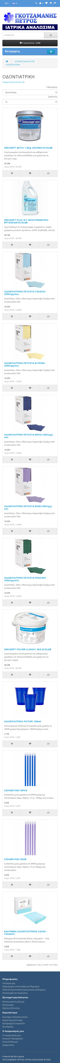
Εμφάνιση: (53, 96)
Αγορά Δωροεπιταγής (12, 1020)
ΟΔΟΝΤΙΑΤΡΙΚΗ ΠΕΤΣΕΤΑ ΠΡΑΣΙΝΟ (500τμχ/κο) (25, 579)
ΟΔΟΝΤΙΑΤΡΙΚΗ (13, 64)
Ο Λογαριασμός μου (11, 1035)
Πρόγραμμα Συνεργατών (13, 1023)
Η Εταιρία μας (8, 983)
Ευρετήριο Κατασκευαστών (15, 1017)
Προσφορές (7, 1026)
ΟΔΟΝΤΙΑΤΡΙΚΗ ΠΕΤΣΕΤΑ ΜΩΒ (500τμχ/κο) (28, 507)
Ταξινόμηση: (52, 87)
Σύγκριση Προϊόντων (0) (13, 82)
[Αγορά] (55, 3)
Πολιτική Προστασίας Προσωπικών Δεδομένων (24, 989)
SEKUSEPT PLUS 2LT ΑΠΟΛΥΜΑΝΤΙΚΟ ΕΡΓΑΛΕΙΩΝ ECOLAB (26, 221)
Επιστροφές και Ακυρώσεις (15, 993)
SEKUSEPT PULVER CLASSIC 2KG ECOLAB (27, 649)
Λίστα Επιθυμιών (10, 1041)
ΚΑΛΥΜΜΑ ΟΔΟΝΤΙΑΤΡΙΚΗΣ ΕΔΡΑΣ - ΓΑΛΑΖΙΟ (26, 933)
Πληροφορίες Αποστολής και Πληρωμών (20, 986)
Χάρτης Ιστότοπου (11, 1008)
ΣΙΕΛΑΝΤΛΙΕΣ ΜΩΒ (15, 859)
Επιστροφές (8, 1005)
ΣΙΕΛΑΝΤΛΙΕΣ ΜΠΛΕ (15, 790)
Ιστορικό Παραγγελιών (12, 1038)
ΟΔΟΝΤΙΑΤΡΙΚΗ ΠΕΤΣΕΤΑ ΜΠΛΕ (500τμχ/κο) (28, 436)
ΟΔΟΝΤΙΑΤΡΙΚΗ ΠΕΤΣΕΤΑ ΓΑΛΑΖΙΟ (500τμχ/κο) (24, 293)
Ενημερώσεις (8, 1045)
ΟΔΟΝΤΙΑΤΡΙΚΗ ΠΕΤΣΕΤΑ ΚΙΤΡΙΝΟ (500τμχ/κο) (24, 364)
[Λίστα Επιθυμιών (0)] (46, 3)
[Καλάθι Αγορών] (51, 3)
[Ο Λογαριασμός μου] (41, 3)
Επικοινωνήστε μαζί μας (13, 1001)
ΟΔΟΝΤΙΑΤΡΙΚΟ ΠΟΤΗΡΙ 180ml (22, 721)
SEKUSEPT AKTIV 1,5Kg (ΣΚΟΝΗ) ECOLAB (28, 147)
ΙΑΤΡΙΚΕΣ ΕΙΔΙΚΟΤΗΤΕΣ (25, 61)
